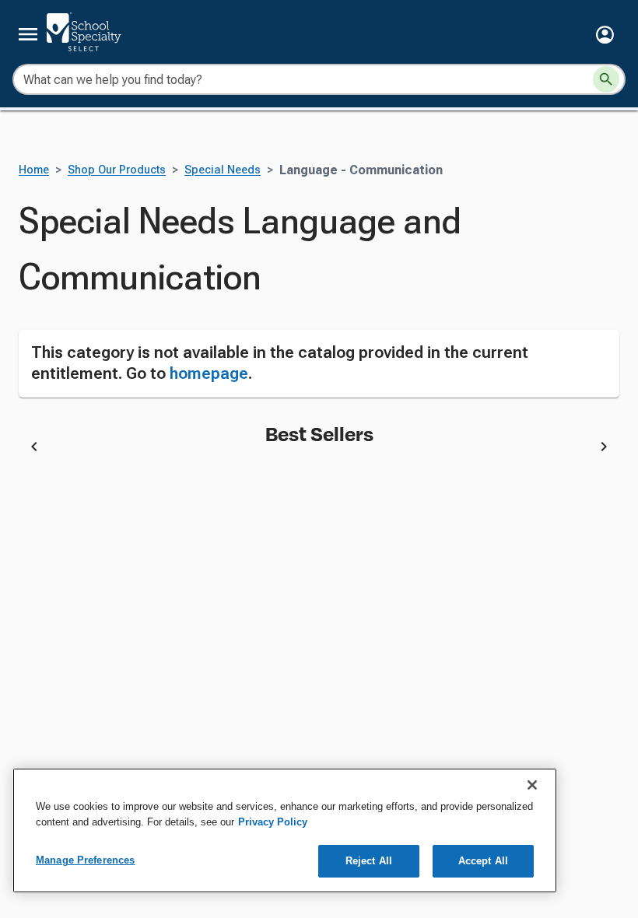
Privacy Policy (272, 822)
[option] (193, 449)
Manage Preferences (85, 860)
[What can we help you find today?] (606, 79)
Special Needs (222, 170)
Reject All (368, 861)
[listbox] (319, 449)
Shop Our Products (117, 170)
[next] (603, 448)
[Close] (532, 785)
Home (34, 170)
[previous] (34, 448)
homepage (209, 373)
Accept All (483, 861)
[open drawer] (28, 34)
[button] (604, 34)
